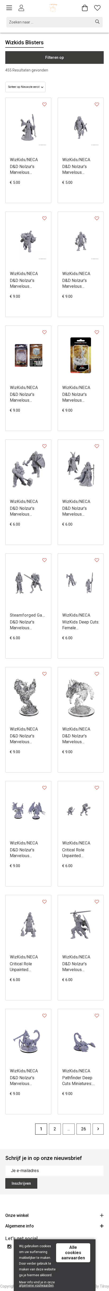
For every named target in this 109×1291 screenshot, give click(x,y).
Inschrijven (21, 1183)
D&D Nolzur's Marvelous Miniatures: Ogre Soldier (25, 283)
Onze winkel (17, 1215)
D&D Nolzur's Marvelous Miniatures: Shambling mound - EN (80, 397)
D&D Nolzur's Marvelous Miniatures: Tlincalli (27, 1081)
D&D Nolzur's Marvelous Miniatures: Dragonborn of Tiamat (75, 169)
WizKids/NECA (24, 159)
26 (83, 1128)
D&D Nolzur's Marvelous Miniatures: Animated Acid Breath (75, 739)
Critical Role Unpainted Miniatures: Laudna (27, 967)
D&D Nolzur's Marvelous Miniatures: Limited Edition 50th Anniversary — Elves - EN (80, 511)
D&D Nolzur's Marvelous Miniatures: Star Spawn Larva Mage (27, 169)
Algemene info (19, 1225)
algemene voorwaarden (36, 1285)
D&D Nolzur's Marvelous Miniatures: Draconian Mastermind (74, 283)
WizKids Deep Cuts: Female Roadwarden (80, 625)
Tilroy (104, 1286)
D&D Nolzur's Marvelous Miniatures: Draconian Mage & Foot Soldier (26, 853)
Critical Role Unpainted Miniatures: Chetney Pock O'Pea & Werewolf (80, 853)
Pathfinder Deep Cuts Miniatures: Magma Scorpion (77, 1081)
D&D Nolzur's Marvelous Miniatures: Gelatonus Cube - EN (26, 397)
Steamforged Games (28, 615)
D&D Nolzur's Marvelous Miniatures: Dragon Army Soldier (79, 967)
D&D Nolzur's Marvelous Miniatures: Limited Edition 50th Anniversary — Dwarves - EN (27, 511)
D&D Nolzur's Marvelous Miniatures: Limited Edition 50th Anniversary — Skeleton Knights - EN (27, 625)
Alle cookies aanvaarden (73, 1252)
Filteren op (54, 57)
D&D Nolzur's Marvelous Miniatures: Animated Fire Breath (22, 739)
